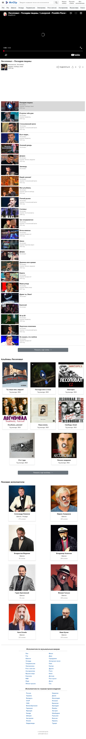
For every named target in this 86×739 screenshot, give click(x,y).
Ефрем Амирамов (64, 514)
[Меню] (3, 2)
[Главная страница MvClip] (11, 2)
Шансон (13, 8)
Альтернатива (63, 8)
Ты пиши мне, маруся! (15, 389)
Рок (8, 8)
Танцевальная (30, 8)
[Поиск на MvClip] (56, 2)
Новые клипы (64, 2)
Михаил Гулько (64, 593)
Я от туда (22, 460)
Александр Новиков (22, 514)
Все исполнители (80, 2)
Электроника (41, 8)
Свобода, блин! (18, 66)
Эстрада (21, 8)
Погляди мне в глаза (43, 389)
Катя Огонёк (22, 632)
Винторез (71, 389)
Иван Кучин (64, 632)
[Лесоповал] (4, 67)
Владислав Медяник (22, 553)
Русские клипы (71, 2)
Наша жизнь (43, 425)
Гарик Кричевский (22, 593)
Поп (3, 8)
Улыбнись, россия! (15, 425)
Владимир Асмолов (64, 553)
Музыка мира (74, 8)
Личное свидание (64, 460)
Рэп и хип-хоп (52, 8)
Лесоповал (20, 64)
